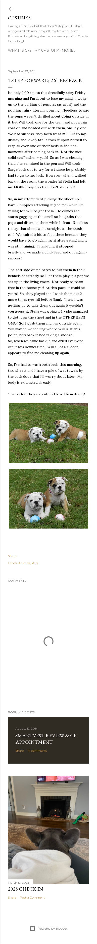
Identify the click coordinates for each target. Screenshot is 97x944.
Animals (24, 563)
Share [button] (12, 556)
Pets (35, 563)
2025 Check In (25, 889)
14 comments (37, 750)
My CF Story (46, 50)
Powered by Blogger (52, 928)
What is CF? (20, 50)
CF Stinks (19, 18)
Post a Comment (32, 897)
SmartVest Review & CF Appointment (45, 738)
